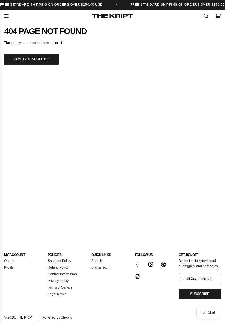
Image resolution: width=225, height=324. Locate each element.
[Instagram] (151, 264)
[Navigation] (6, 16)
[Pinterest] (164, 264)
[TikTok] (138, 276)
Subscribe (199, 294)
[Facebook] (138, 264)
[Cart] (218, 16)
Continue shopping (31, 59)
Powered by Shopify (57, 317)
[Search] (206, 16)
